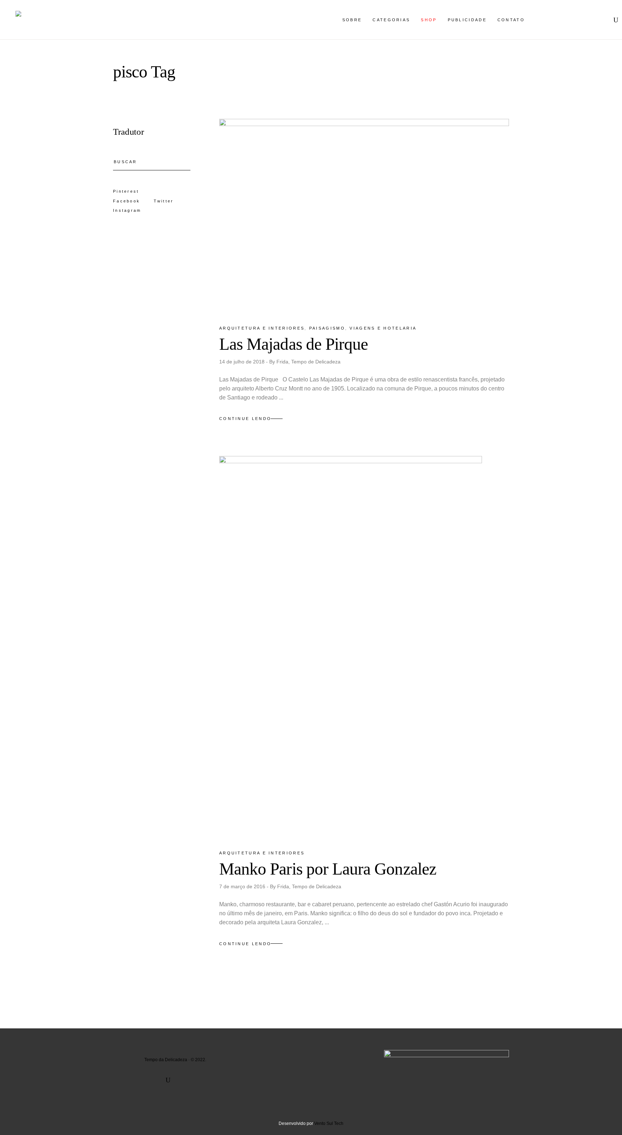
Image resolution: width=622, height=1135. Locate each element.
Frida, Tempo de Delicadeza (308, 362)
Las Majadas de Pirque (293, 344)
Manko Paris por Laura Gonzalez (327, 868)
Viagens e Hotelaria (383, 328)
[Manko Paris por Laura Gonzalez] (350, 646)
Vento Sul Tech (328, 1123)
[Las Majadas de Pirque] (364, 215)
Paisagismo (327, 328)
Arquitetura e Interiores (262, 328)
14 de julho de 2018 (242, 362)
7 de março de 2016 (243, 886)
